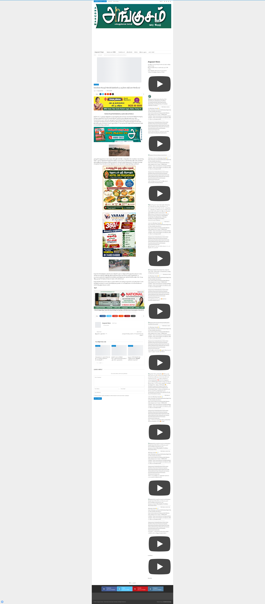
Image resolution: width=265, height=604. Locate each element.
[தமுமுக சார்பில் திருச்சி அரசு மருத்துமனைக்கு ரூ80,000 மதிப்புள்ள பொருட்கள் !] (135, 350)
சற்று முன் (113, 345)
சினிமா (136, 52)
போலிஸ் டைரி (122, 52)
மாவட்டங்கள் (151, 52)
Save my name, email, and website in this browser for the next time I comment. (112, 395)
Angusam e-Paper (99, 52)
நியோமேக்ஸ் (129, 52)
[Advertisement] (132, 38)
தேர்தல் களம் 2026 (111, 52)
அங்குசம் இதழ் (116, 1)
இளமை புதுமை (143, 52)
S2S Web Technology (167, 601)
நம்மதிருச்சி (96, 84)
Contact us (110, 1)
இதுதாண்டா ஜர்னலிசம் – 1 (101, 333)
